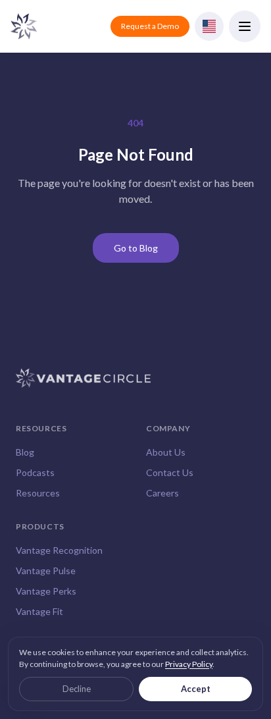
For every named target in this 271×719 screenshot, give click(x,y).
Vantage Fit (39, 611)
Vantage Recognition (59, 550)
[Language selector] (209, 26)
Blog (25, 452)
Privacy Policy (188, 664)
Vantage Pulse (46, 570)
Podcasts (35, 472)
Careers (162, 492)
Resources (38, 492)
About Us (165, 452)
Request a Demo (150, 26)
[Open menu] (244, 26)
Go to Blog (136, 247)
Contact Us (169, 472)
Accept (195, 688)
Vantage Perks (46, 591)
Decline (76, 688)
